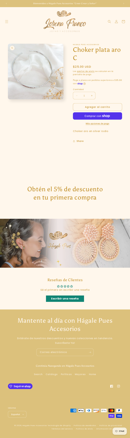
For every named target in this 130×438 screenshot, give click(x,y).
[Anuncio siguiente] (123, 3)
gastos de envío (86, 71)
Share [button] (80, 141)
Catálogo (52, 374)
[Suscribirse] (89, 352)
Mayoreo (80, 374)
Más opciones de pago (97, 123)
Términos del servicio (62, 429)
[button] (6, 21)
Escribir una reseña (65, 298)
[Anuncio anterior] (6, 3)
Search (38, 374)
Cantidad (78, 89)
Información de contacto (109, 429)
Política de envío (84, 429)
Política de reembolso (85, 425)
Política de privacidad (110, 425)
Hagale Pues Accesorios (35, 425)
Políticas (66, 374)
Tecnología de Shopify (59, 425)
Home (92, 374)
